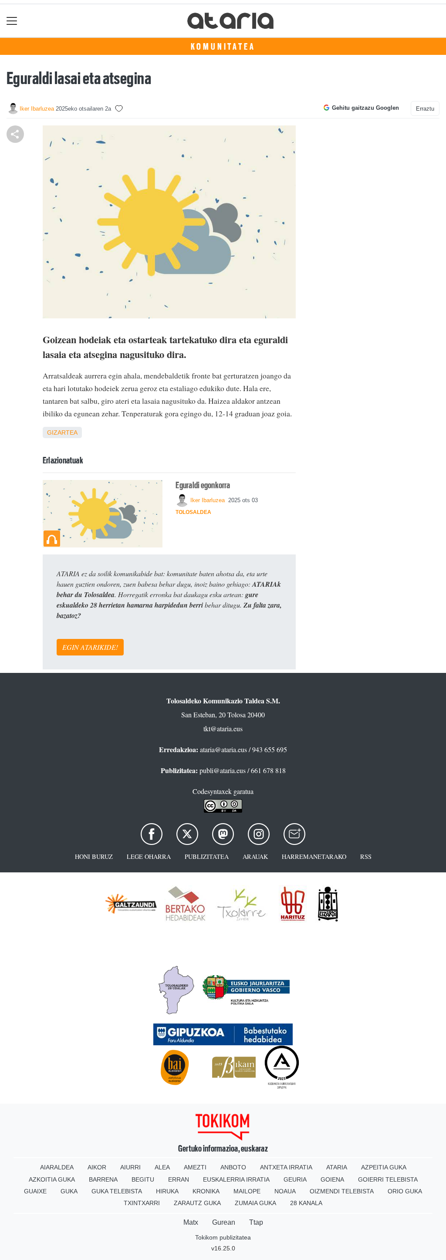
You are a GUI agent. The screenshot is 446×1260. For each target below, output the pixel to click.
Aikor (97, 1167)
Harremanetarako (314, 856)
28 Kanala (306, 1202)
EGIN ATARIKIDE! (90, 647)
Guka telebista (116, 1191)
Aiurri (130, 1167)
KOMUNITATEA (223, 46)
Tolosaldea (193, 512)
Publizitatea (207, 856)
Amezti (195, 1167)
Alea (162, 1167)
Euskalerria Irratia (236, 1179)
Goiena (332, 1179)
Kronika (206, 1191)
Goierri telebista (388, 1179)
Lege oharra (149, 856)
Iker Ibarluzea (37, 108)
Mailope (246, 1191)
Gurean (223, 1222)
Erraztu (425, 108)
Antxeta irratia (286, 1167)
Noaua (285, 1191)
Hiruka (167, 1191)
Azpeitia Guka (383, 1167)
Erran (178, 1179)
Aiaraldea (57, 1167)
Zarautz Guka (197, 1202)
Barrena (103, 1179)
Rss (366, 856)
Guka (69, 1191)
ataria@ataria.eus (223, 749)
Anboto (233, 1167)
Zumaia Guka (255, 1202)
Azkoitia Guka (52, 1179)
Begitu (143, 1179)
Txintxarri (142, 1202)
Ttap (256, 1222)
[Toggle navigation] (12, 20)
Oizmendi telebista (342, 1191)
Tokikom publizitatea (223, 1237)
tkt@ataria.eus (223, 728)
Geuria (295, 1179)
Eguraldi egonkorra (203, 485)
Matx (190, 1222)
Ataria (336, 1167)
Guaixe (35, 1191)
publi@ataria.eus (222, 770)
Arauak (255, 856)
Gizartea (62, 432)
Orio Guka (405, 1191)
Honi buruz (94, 856)
